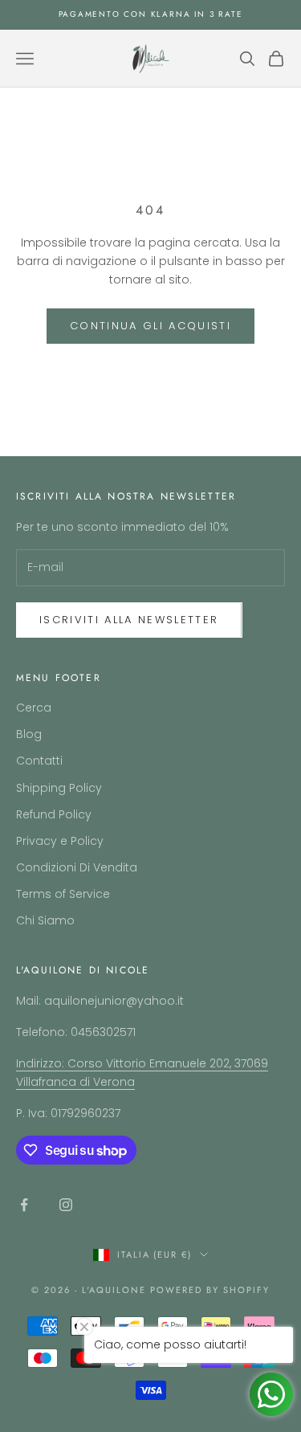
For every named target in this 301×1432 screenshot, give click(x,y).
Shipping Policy (59, 788)
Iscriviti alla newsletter (129, 619)
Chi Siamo (45, 920)
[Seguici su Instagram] (66, 1205)
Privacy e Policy (60, 841)
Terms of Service (63, 894)
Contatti (39, 761)
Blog (29, 734)
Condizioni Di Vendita (76, 867)
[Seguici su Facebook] (24, 1205)
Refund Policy (54, 814)
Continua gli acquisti (150, 325)
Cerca (33, 708)
